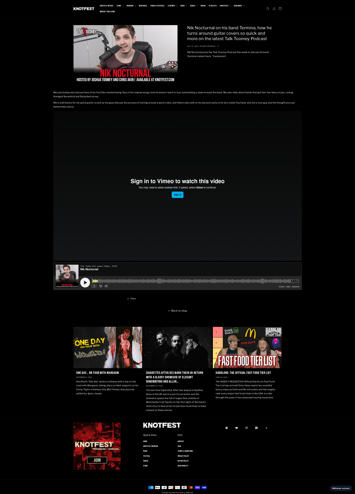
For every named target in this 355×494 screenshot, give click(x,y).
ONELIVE (189, 493)
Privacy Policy (183, 456)
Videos (145, 461)
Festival (146, 456)
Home (145, 441)
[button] (120, 6)
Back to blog (179, 310)
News (145, 451)
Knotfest (172, 493)
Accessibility (183, 466)
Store (145, 466)
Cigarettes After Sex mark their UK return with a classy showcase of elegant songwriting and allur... (174, 377)
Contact (181, 441)
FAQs (179, 446)
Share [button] (133, 298)
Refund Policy (183, 461)
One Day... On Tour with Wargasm (97, 373)
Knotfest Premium (150, 446)
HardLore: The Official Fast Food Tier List (243, 373)
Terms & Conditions (185, 451)
